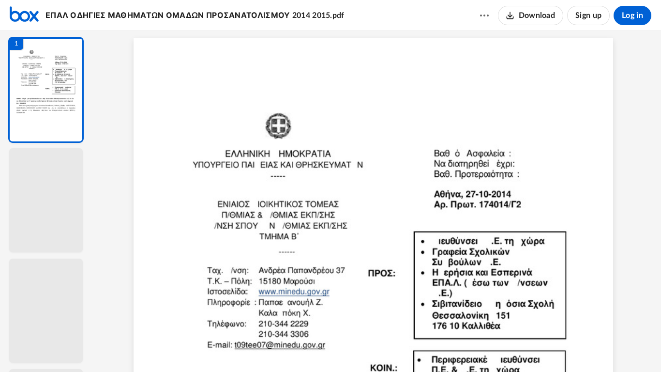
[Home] (24, 15)
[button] (46, 89)
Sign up (588, 15)
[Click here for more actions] (484, 15)
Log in (632, 15)
